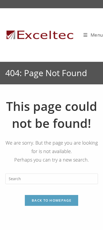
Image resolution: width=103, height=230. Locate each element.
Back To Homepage (51, 200)
